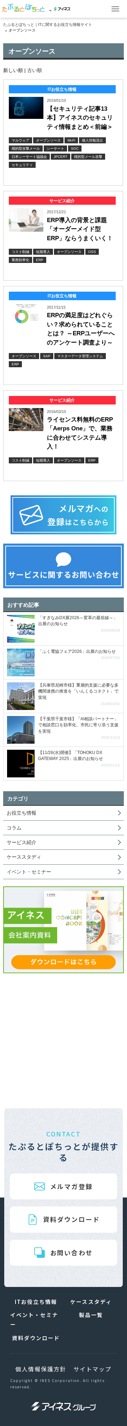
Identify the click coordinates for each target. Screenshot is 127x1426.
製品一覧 (91, 1314)
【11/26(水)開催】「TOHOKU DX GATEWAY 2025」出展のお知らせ (79, 758)
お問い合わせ (71, 1252)
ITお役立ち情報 (36, 1301)
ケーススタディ (24, 857)
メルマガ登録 (71, 1186)
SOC (75, 148)
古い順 (34, 70)
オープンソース (48, 140)
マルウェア (20, 140)
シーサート (55, 148)
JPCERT (60, 157)
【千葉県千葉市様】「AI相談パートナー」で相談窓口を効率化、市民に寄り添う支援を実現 (79, 728)
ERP (39, 260)
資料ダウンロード (71, 1219)
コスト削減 (20, 252)
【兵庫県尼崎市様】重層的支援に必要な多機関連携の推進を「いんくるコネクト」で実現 (79, 694)
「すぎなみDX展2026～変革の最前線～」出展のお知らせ (79, 624)
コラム (14, 828)
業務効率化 (20, 260)
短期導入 (43, 252)
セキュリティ (22, 165)
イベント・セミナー (29, 872)
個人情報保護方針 (40, 1369)
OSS (92, 252)
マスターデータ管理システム (80, 356)
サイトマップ (92, 1369)
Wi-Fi (71, 140)
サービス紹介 (21, 842)
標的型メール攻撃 (88, 157)
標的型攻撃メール (26, 148)
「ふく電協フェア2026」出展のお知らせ (79, 654)
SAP (46, 356)
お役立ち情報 (21, 813)
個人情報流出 (92, 140)
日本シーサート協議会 (29, 157)
